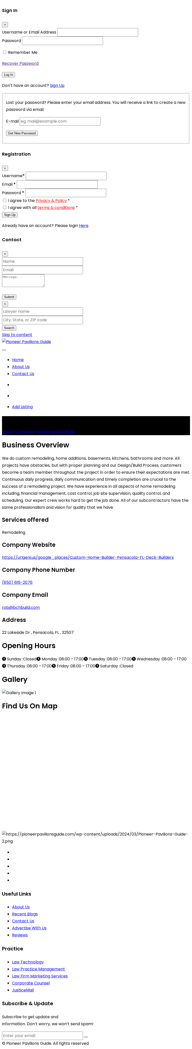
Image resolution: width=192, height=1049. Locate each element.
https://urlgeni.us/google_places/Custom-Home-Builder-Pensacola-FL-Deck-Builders (88, 557)
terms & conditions (56, 207)
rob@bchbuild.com (21, 607)
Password (11, 41)
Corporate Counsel (31, 983)
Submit (9, 297)
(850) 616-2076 (17, 582)
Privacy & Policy (51, 200)
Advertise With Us (29, 928)
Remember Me (23, 52)
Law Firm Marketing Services (40, 976)
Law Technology (28, 962)
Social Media (63, 431)
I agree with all (43, 207)
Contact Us (23, 374)
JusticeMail (23, 990)
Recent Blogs (25, 914)
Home (18, 360)
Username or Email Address (29, 32)
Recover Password (20, 63)
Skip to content (17, 335)
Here (83, 225)
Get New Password (22, 133)
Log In (8, 75)
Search (9, 328)
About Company (18, 431)
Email (9, 184)
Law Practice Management (38, 969)
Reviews (20, 935)
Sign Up (57, 85)
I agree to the (39, 200)
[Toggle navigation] (4, 350)
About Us (21, 367)
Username (13, 176)
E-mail (12, 121)
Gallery (43, 431)
